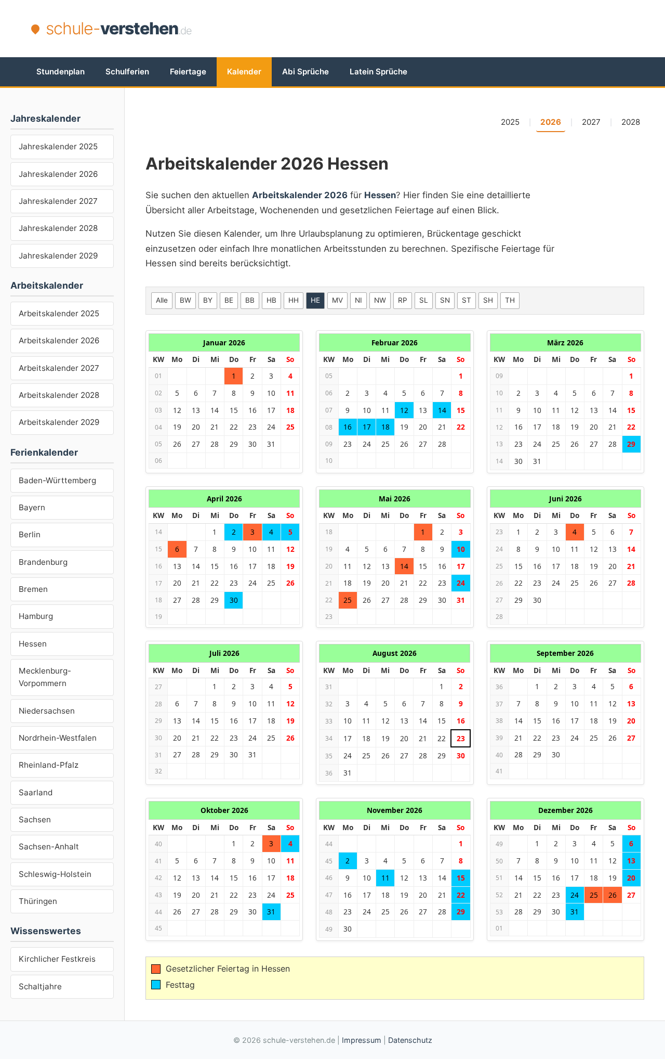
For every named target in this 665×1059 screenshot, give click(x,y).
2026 (550, 122)
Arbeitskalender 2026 (59, 340)
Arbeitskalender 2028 (59, 395)
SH (488, 300)
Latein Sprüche (378, 71)
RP (402, 300)
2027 (591, 122)
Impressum (361, 1040)
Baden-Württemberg (57, 480)
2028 (630, 122)
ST (466, 300)
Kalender (244, 71)
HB (271, 300)
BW (185, 300)
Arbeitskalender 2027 (59, 368)
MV (337, 300)
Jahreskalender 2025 (58, 146)
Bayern (32, 507)
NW (380, 300)
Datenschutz (410, 1040)
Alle (162, 300)
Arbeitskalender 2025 (59, 313)
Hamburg (36, 616)
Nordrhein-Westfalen (58, 738)
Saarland (35, 792)
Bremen (33, 589)
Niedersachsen (47, 711)
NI (358, 300)
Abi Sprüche (305, 71)
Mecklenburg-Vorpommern (45, 677)
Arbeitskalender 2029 (59, 422)
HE (315, 300)
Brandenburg (43, 562)
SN (445, 300)
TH (510, 300)
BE (228, 300)
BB (250, 300)
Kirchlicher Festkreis (57, 959)
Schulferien (127, 71)
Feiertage (188, 71)
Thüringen (38, 901)
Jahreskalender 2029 (58, 256)
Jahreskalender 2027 (58, 201)
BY (207, 300)
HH (293, 300)
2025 (510, 122)
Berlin (30, 534)
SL (423, 300)
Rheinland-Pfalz (48, 765)
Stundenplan (60, 71)
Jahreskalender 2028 (58, 228)
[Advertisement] (445, 28)
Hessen (33, 644)
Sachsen (35, 819)
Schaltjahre (40, 986)
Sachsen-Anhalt (49, 846)
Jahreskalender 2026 (58, 174)
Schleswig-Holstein (55, 874)
